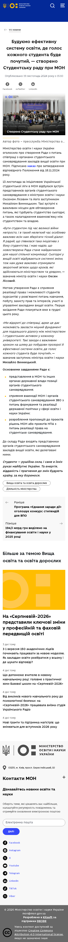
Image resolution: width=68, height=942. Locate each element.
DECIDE (41, 921)
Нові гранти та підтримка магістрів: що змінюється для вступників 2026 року (31, 724)
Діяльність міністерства (21, 489)
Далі (11, 831)
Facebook (7, 89)
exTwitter (20, 89)
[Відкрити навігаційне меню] (62, 5)
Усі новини (15, 30)
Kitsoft (48, 917)
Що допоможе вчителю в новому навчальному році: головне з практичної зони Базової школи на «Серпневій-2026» (33, 679)
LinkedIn (33, 89)
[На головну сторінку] (17, 9)
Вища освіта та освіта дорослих (27, 483)
